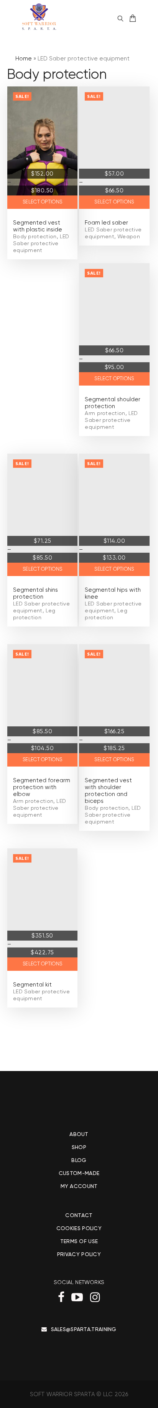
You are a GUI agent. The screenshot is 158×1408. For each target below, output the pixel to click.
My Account (79, 1186)
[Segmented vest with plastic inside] (42, 147)
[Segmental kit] (42, 909)
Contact (78, 1215)
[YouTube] (77, 1297)
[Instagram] (95, 1297)
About (79, 1134)
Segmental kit (32, 984)
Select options (42, 202)
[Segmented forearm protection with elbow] (42, 705)
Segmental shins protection (35, 593)
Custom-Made (79, 1173)
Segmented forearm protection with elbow (41, 787)
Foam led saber (106, 222)
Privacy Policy (79, 1254)
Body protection (35, 236)
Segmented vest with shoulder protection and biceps (108, 790)
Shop (79, 1147)
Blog (78, 1160)
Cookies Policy (79, 1228)
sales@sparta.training (84, 1329)
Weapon (128, 236)
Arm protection (105, 413)
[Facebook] (61, 1297)
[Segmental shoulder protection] (114, 324)
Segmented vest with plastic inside (37, 226)
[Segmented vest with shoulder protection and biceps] (114, 705)
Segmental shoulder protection (112, 403)
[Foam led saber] (114, 147)
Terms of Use (79, 1241)
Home (23, 58)
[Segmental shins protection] (42, 515)
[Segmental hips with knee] (114, 515)
